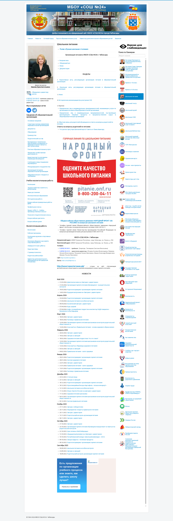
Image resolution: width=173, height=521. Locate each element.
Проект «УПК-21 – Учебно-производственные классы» (37, 210)
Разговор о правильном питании (78, 320)
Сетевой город (49, 38)
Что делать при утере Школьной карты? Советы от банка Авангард (82, 129)
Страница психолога (34, 252)
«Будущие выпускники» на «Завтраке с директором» (84, 434)
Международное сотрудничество (39, 167)
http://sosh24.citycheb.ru (68, 258)
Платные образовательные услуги (39, 149)
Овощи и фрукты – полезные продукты (80, 439)
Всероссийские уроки (35, 221)
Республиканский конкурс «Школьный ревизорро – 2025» (86, 437)
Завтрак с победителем (75, 407)
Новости (38, 38)
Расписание (31, 184)
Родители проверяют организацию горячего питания (84, 289)
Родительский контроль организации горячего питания (85, 454)
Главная (30, 38)
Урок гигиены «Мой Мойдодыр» (77, 431)
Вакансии (118, 38)
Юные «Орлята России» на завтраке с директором (84, 391)
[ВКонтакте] (28, 110)
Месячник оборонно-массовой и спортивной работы (38, 241)
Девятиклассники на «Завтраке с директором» (82, 282)
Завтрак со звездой (73, 335)
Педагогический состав (35, 138)
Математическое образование (38, 195)
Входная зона (64, 60)
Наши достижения (34, 192)
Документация (64, 68)
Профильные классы (34, 207)
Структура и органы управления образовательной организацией (38, 124)
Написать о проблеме (70, 487)
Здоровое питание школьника (77, 394)
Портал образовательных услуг (66, 38)
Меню (61, 66)
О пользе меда (72, 377)
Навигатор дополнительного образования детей (96, 38)
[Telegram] (34, 110)
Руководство (32, 135)
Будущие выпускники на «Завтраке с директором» (84, 292)
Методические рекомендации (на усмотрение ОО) (75, 100)
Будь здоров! (71, 306)
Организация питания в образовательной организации (38, 170)
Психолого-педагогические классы (39, 215)
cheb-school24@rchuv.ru (69, 260)
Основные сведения (34, 121)
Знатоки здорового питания (76, 360)
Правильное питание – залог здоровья (80, 351)
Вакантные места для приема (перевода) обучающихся (37, 158)
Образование (32, 132)
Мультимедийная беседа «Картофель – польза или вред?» (86, 385)
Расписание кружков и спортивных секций (39, 237)
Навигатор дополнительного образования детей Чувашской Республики (38, 260)
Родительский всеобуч (35, 255)
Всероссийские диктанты (36, 218)
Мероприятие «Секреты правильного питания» (82, 410)
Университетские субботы (36, 246)
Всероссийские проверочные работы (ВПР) (40, 202)
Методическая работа (35, 199)
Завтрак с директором (74, 317)
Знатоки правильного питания (77, 401)
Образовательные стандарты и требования (38, 175)
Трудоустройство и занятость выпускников (38, 188)
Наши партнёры (33, 249)
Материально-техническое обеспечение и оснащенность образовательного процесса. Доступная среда (37, 144)
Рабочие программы (34, 233)
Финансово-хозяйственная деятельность (36, 153)
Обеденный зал (65, 63)
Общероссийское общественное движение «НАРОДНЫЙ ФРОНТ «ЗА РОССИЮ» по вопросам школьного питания (86, 222)
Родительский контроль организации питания (82, 415)
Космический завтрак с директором (79, 304)
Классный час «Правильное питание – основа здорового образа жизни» (90, 327)
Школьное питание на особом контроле (80, 301)
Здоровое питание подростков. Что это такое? (82, 338)
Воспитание (32, 230)
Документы (31, 129)
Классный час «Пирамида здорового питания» (82, 346)
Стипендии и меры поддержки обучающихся (38, 162)
